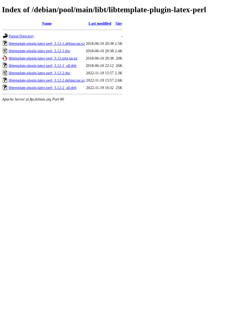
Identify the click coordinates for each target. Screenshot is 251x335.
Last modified (99, 23)
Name (47, 23)
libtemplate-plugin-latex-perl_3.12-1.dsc (39, 51)
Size (118, 23)
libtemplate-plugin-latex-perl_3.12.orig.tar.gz (43, 58)
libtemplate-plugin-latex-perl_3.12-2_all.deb (42, 88)
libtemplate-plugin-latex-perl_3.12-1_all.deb (42, 66)
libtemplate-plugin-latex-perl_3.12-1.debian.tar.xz (47, 43)
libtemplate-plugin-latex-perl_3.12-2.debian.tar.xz (47, 80)
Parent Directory (21, 36)
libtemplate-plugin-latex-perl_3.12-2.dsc (39, 73)
